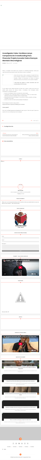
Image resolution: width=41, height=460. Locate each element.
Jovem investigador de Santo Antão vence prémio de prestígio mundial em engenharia (20, 368)
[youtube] (19, 194)
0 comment (15, 63)
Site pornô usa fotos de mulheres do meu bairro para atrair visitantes (20, 381)
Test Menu (9, 446)
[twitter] (22, 194)
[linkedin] (20, 194)
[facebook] (17, 194)
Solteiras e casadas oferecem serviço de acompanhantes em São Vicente (20, 407)
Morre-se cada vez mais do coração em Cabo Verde (20, 419)
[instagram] (23, 194)
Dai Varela (19, 457)
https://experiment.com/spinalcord (14, 110)
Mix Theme (29, 457)
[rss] (28, 443)
